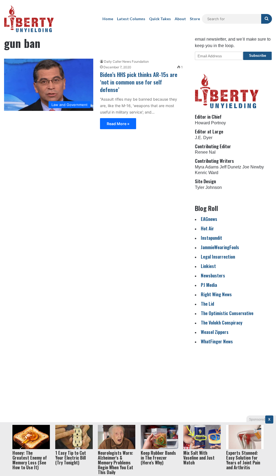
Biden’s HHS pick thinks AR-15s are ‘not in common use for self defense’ (138, 82)
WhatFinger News (217, 341)
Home (107, 18)
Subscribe (257, 56)
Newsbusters (213, 275)
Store (195, 18)
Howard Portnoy (210, 123)
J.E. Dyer (203, 137)
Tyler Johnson (208, 187)
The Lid (207, 303)
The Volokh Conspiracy (221, 322)
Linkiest (208, 266)
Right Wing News (216, 294)
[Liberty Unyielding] (29, 18)
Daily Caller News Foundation (126, 61)
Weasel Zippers (215, 332)
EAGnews (209, 219)
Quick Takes (160, 18)
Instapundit (211, 237)
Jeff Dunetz (230, 167)
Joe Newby (253, 167)
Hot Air (207, 228)
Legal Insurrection (218, 256)
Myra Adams (207, 167)
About (180, 18)
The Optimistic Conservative (227, 313)
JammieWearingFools (220, 247)
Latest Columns (131, 18)
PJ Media (209, 284)
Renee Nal (205, 152)
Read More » (118, 123)
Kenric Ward (206, 172)
